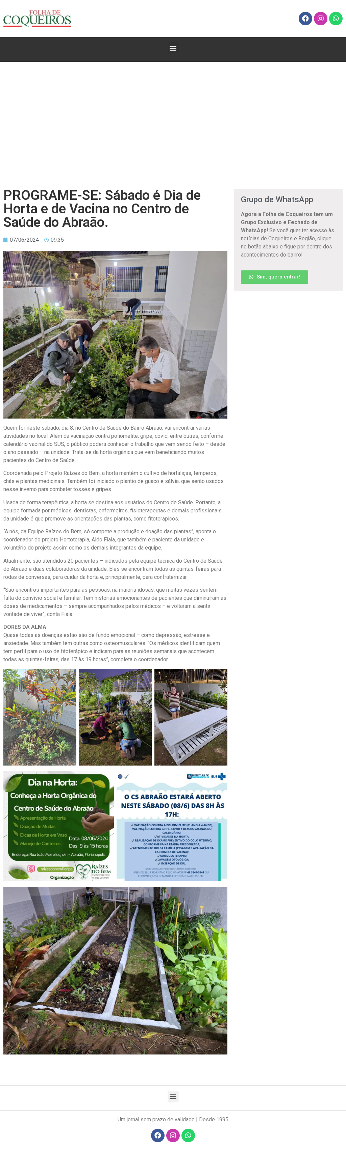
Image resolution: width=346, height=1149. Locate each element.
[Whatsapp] (336, 18)
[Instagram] (320, 18)
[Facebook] (305, 18)
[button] (173, 47)
